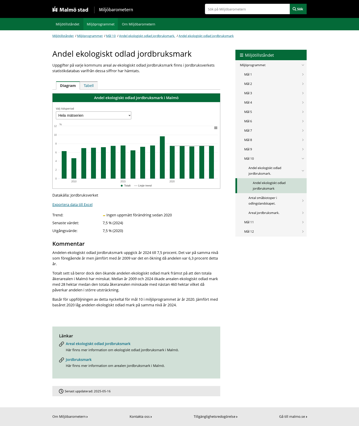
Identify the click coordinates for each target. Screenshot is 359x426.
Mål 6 (248, 121)
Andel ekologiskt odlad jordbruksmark (206, 36)
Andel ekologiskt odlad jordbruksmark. (147, 36)
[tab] (68, 85)
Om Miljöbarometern (138, 24)
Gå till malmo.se (292, 416)
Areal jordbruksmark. (264, 213)
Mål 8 (248, 140)
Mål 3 (248, 93)
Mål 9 (248, 149)
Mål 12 (249, 231)
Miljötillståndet (67, 24)
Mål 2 (248, 84)
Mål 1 (248, 74)
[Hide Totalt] (126, 185)
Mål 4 (248, 102)
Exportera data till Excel (72, 204)
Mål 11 (249, 222)
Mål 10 (111, 36)
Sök (300, 9)
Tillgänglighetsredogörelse (214, 416)
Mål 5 (248, 112)
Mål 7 (248, 130)
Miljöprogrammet (100, 24)
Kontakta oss (140, 416)
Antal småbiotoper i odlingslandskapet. (262, 201)
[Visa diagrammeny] (216, 128)
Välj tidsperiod (65, 108)
